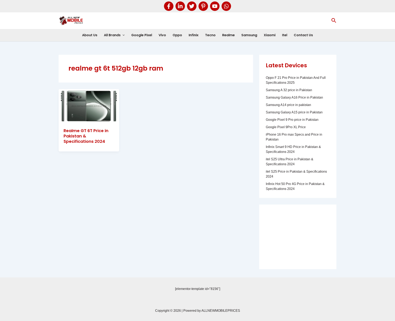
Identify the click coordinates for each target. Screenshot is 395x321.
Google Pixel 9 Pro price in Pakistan (292, 119)
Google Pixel (141, 35)
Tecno (210, 35)
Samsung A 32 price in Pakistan (289, 90)
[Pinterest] (203, 6)
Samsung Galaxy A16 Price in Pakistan (294, 97)
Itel (284, 35)
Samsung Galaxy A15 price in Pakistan (294, 112)
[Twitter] (191, 6)
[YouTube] (215, 6)
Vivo (162, 35)
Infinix (194, 35)
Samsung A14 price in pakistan (288, 105)
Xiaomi (269, 35)
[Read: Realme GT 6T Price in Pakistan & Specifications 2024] (89, 106)
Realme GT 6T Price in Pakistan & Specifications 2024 (86, 136)
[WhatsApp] (226, 6)
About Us (89, 35)
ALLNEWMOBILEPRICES (220, 310)
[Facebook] (168, 6)
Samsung (249, 35)
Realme (228, 35)
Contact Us (303, 35)
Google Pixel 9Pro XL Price (286, 127)
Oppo (177, 35)
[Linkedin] (180, 6)
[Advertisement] (298, 237)
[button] (333, 20)
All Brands (112, 35)
